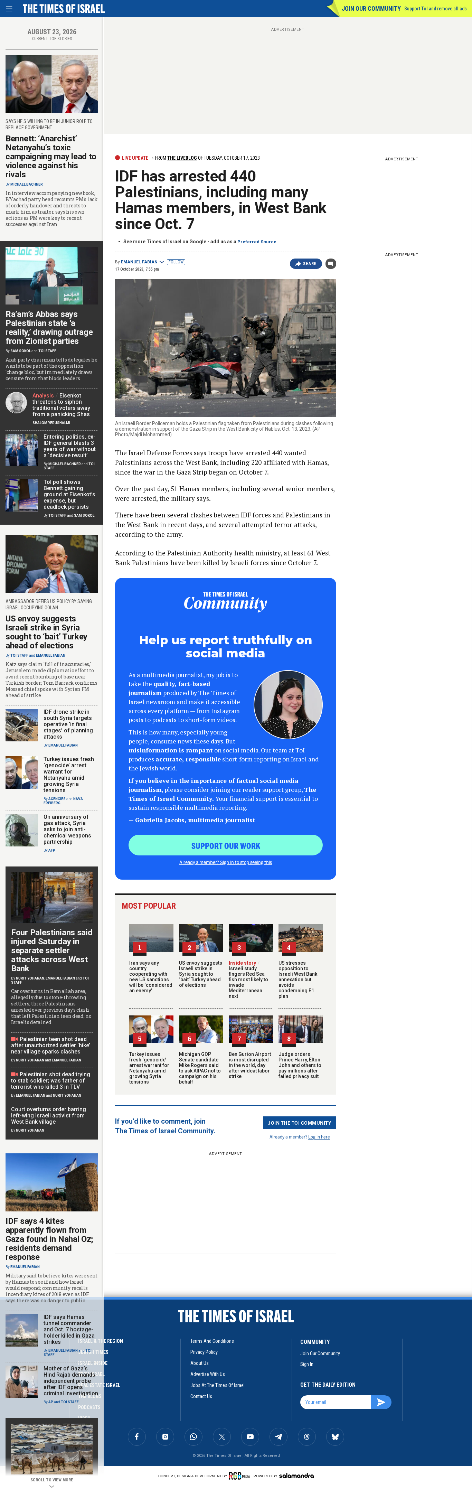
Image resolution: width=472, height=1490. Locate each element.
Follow (176, 262)
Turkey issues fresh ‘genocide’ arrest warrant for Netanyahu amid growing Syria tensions (149, 1068)
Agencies (57, 799)
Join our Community (371, 8)
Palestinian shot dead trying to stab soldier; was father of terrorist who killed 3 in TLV (50, 1080)
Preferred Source (256, 241)
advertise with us (207, 1374)
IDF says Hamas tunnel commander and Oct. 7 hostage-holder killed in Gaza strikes (69, 1329)
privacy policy (204, 1352)
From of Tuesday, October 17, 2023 (207, 158)
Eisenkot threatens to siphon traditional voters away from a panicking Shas (61, 405)
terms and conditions (212, 1341)
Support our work (225, 845)
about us (199, 1363)
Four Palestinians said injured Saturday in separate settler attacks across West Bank (51, 950)
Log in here (319, 1137)
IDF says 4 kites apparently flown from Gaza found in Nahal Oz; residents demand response (49, 1239)
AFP (51, 850)
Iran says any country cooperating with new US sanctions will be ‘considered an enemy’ (150, 976)
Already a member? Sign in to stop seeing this (225, 862)
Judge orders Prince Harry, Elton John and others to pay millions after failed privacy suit (300, 1065)
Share (310, 263)
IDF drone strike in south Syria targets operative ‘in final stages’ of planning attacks (68, 724)
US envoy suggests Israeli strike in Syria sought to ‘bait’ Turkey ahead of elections (200, 974)
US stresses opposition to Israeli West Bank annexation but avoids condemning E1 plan (298, 979)
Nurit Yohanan (30, 978)
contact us (201, 1396)
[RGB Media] (240, 1476)
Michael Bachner (26, 184)
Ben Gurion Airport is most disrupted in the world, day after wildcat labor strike (250, 1065)
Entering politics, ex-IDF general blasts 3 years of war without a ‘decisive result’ (70, 446)
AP (50, 1402)
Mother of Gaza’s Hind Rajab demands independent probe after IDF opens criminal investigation (71, 1381)
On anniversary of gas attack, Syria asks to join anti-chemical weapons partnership (67, 829)
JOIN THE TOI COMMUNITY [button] (299, 1122)
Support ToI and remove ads (435, 8)
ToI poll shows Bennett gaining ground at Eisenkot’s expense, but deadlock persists (69, 494)
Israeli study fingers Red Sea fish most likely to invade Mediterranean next (248, 979)
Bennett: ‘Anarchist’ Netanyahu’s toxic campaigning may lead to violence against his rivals (51, 156)
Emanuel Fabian (139, 262)
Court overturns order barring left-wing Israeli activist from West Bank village (48, 1115)
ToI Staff (47, 351)
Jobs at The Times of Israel (217, 1385)
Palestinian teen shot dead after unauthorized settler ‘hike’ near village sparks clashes (50, 1045)
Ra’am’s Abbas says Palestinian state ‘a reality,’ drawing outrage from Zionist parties (49, 328)
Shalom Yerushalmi (51, 423)
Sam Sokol (20, 351)
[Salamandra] (296, 1475)
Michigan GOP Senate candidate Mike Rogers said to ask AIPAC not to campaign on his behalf (200, 1068)
